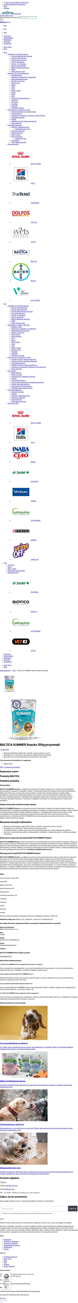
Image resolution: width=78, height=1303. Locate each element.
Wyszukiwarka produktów (9, 17)
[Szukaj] (1, 20)
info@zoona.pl (9, 1189)
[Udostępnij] (4, 1300)
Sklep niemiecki (9, 1266)
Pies (14, 671)
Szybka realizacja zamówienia (14, 4)
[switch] (6, 1287)
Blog (5, 6)
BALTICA (6, 750)
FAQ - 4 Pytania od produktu (10, 767)
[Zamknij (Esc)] (6, 1300)
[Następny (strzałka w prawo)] (2, 1302)
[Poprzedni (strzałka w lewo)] (1, 1302)
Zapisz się (72, 1208)
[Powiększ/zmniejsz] (1, 1300)
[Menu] (9, 1274)
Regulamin (7, 1240)
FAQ (5, 1262)
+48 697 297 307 (11, 1186)
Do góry (3, 1298)
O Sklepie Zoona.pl (10, 1257)
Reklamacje (8, 1247)
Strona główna (5, 671)
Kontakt (6, 8)
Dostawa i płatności (11, 1243)
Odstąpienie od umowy (12, 1245)
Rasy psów (8, 1259)
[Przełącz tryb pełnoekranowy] (2, 1300)
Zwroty (6, 1249)
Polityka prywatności (11, 1241)
